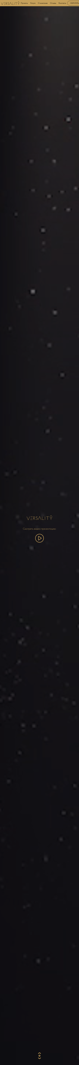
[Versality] (10, 3)
